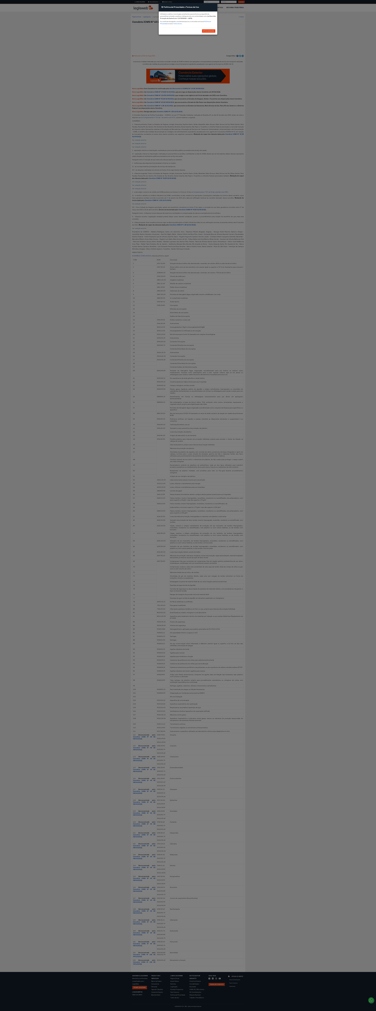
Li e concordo (209, 31)
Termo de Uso (177, 24)
